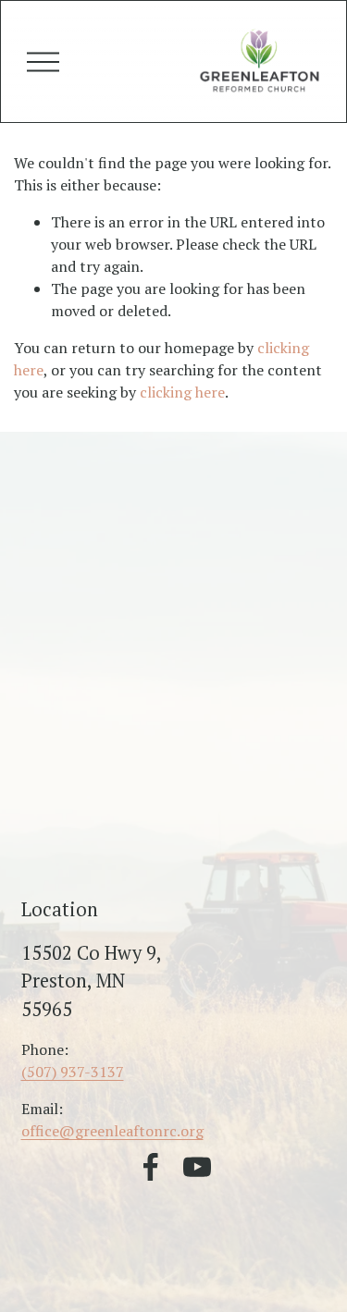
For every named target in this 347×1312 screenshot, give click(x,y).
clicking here (182, 392)
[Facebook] (151, 1167)
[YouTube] (197, 1167)
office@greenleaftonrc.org (112, 1131)
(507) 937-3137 (72, 1071)
